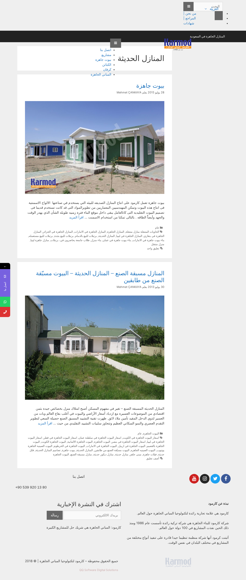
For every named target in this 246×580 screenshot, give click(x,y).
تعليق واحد (153, 248)
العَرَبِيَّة (214, 9)
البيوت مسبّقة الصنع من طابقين (111, 450)
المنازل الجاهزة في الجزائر (58, 231)
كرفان (107, 69)
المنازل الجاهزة (115, 231)
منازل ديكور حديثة (103, 454)
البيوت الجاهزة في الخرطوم (69, 445)
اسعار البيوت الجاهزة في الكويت (141, 437)
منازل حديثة (121, 454)
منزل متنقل (157, 244)
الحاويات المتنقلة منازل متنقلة (142, 231)
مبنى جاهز (135, 454)
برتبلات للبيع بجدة (64, 235)
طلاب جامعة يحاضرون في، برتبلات (70, 240)
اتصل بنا (105, 50)
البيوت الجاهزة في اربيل (131, 445)
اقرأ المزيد (76, 217)
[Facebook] (226, 479)
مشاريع (106, 55)
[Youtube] (194, 479)
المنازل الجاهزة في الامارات (90, 231)
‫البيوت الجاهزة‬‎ (61, 454)
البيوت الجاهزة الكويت (53, 441)
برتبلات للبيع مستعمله (41, 235)
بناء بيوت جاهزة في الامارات (148, 240)
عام (157, 227)
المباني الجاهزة (101, 74)
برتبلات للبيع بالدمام (86, 235)
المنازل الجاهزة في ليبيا (129, 235)
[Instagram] (204, 479)
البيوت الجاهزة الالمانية (80, 441)
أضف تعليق (152, 458)
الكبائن (106, 65)
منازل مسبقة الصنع (81, 454)
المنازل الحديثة (106, 235)
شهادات (188, 23)
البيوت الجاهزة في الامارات (101, 445)
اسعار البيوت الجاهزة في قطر (60, 437)
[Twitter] (215, 479)
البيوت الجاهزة (151, 433)
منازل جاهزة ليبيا (40, 240)
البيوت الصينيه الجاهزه (143, 450)
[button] (206, 9)
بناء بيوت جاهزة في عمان (117, 240)
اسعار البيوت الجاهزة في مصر (128, 441)
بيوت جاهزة (103, 60)
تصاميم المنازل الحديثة (48, 450)
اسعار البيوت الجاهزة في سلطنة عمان (100, 437)
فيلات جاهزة (150, 454)
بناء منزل (96, 240)
